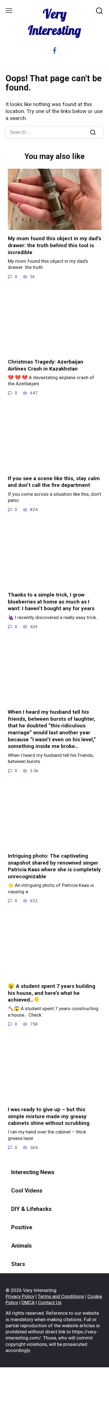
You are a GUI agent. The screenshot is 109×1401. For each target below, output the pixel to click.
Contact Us (49, 1302)
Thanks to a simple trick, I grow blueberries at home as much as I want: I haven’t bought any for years (51, 602)
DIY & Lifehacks (31, 1209)
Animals (21, 1245)
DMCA (28, 1302)
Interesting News (32, 1172)
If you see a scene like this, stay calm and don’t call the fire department (54, 482)
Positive (21, 1227)
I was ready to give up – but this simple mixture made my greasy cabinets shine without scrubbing (48, 1116)
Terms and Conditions (61, 1296)
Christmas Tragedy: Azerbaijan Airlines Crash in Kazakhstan (45, 365)
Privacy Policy (20, 1296)
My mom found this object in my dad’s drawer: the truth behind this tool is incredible (54, 245)
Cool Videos (26, 1190)
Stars (18, 1264)
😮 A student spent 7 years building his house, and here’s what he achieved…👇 (51, 993)
